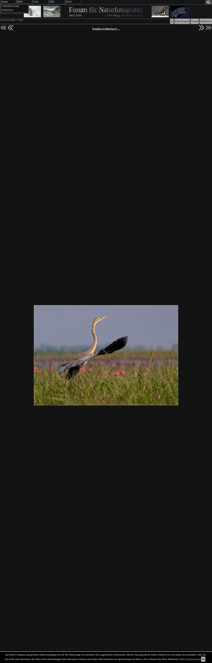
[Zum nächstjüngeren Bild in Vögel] (10, 27)
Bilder (13, 20)
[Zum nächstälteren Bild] (208, 27)
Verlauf (194, 21)
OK (203, 659)
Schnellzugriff (182, 21)
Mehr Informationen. (190, 659)
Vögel (20, 20)
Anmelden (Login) (10, 6)
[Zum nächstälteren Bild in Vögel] (201, 27)
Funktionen (206, 21)
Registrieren (7, 10)
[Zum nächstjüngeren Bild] (3, 27)
